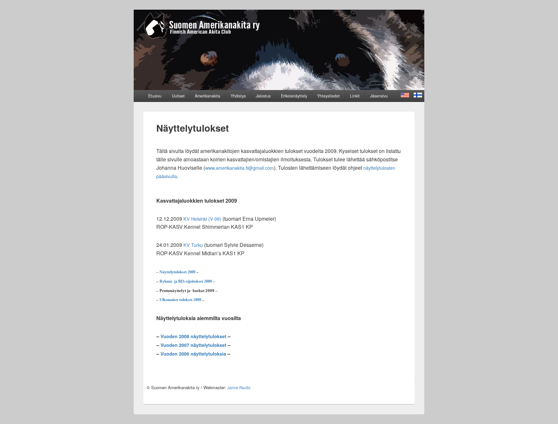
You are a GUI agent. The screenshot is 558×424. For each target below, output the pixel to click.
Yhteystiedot (328, 96)
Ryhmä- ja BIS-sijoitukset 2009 (186, 281)
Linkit (355, 96)
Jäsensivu (379, 96)
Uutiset (178, 96)
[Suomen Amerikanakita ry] (279, 88)
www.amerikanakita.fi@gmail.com (239, 167)
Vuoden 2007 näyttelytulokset (193, 345)
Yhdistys (238, 96)
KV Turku (193, 244)
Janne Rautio (239, 387)
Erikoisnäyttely (294, 96)
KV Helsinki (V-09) (202, 218)
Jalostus (263, 96)
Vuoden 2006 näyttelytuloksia (193, 353)
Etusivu (154, 96)
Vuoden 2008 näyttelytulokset (193, 336)
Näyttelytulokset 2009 (177, 272)
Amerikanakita (207, 96)
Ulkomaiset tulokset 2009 (180, 300)
